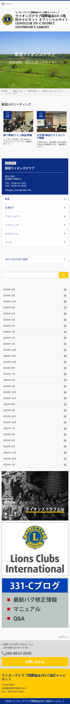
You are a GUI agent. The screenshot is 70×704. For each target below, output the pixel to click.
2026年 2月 (34, 295)
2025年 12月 (34, 301)
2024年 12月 (34, 350)
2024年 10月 (34, 362)
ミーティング (11, 93)
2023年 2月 (34, 410)
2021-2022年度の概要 (16, 259)
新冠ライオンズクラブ (52, 91)
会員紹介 (9, 207)
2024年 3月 (34, 386)
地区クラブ (18, 91)
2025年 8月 (34, 313)
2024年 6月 (34, 380)
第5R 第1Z (32, 91)
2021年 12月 (34, 452)
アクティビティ (13, 216)
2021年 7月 (34, 464)
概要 (7, 199)
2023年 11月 (34, 398)
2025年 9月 (34, 307)
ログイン (63, 637)
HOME (4, 91)
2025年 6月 (34, 319)
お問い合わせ (35, 661)
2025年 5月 (34, 325)
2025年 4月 (34, 332)
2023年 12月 (34, 392)
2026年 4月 (34, 289)
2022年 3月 (34, 446)
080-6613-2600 (18, 653)
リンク (8, 242)
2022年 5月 (34, 440)
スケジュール (12, 233)
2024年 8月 (34, 368)
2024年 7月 (34, 374)
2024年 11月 (34, 356)
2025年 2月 (34, 338)
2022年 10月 (34, 422)
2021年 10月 (34, 458)
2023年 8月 (34, 404)
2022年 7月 (34, 428)
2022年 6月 (34, 434)
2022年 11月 (34, 416)
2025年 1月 (34, 344)
